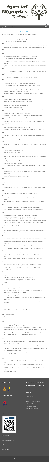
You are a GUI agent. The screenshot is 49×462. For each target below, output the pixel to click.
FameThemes (27, 460)
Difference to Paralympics (32, 408)
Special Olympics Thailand (9, 27)
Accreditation (6, 449)
